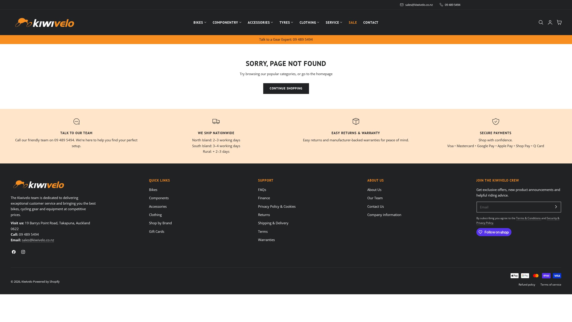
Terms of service (550, 284)
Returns (264, 214)
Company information (384, 214)
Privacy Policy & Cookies (277, 206)
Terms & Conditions (528, 218)
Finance (264, 198)
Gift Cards (156, 231)
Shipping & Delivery (273, 223)
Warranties (266, 239)
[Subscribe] (556, 206)
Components (159, 198)
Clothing (155, 214)
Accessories (158, 206)
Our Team (375, 198)
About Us (374, 189)
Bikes (153, 189)
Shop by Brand (160, 223)
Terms (263, 231)
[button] (541, 22)
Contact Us (375, 206)
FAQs (262, 189)
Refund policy (527, 284)
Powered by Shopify (46, 282)
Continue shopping (286, 88)
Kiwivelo (26, 282)
